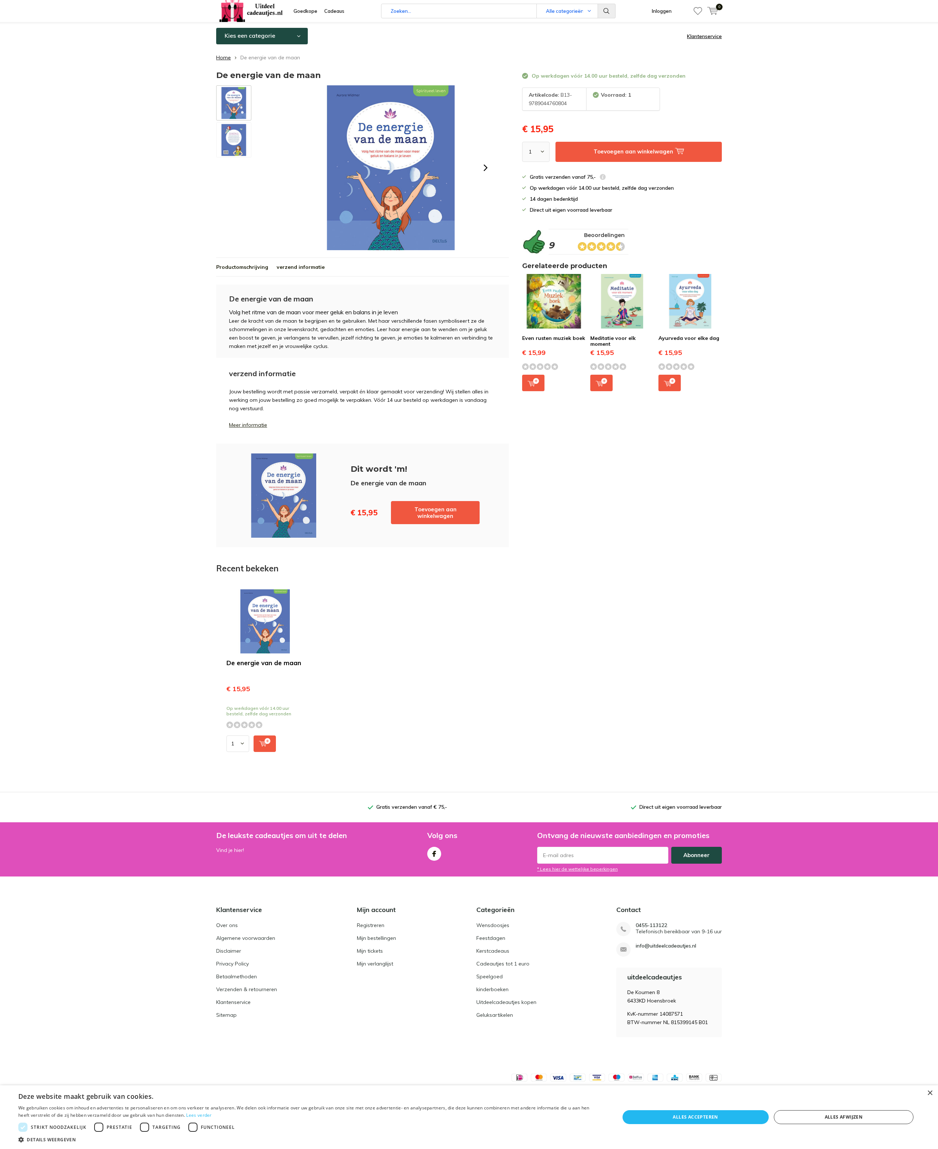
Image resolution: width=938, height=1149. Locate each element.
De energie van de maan (263, 663)
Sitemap (226, 1015)
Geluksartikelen (494, 1015)
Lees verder (198, 1115)
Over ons (227, 925)
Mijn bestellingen (376, 938)
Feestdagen (490, 938)
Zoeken (607, 11)
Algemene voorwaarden (245, 938)
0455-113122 (651, 925)
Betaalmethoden (236, 976)
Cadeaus (334, 11)
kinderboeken (492, 989)
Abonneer (696, 855)
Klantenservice (704, 36)
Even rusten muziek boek (553, 338)
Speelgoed (489, 976)
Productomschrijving (242, 267)
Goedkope (305, 11)
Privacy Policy (232, 963)
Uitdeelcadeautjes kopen (506, 1002)
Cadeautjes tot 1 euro (502, 963)
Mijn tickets (370, 951)
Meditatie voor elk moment (613, 341)
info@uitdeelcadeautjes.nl (666, 946)
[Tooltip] (603, 178)
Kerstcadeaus (492, 951)
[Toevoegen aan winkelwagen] (265, 743)
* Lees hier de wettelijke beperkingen (577, 869)
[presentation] (485, 168)
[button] (310, 1140)
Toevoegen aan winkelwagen (435, 512)
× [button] (930, 1093)
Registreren (370, 925)
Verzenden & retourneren (246, 989)
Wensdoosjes (492, 925)
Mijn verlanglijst (375, 963)
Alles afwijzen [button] (844, 1117)
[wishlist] (698, 11)
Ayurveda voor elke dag (688, 338)
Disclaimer (228, 951)
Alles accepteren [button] (695, 1117)
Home (223, 57)
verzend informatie (301, 267)
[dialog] (469, 1117)
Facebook (434, 854)
